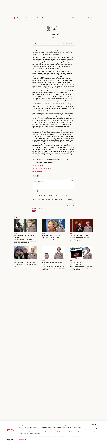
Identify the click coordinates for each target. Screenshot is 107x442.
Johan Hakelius (39, 47)
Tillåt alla (94, 424)
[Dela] (34, 43)
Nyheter (27, 18)
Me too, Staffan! (37, 171)
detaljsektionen (60, 431)
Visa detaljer (21, 439)
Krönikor (50, 18)
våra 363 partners (26, 425)
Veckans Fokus (35, 18)
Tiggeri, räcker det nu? (39, 165)
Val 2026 (43, 18)
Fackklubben (63, 18)
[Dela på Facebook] (67, 205)
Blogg (53, 37)
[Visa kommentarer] (35, 43)
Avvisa (94, 431)
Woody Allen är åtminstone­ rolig (42, 168)
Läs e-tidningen (73, 18)
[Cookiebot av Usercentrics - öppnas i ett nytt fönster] (10, 440)
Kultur (56, 18)
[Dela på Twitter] (69, 205)
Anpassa (93, 428)
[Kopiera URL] (74, 205)
